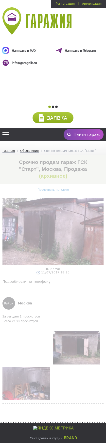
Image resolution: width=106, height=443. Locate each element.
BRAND (70, 438)
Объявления (29, 150)
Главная (8, 150)
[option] (53, 52)
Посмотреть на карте (53, 189)
